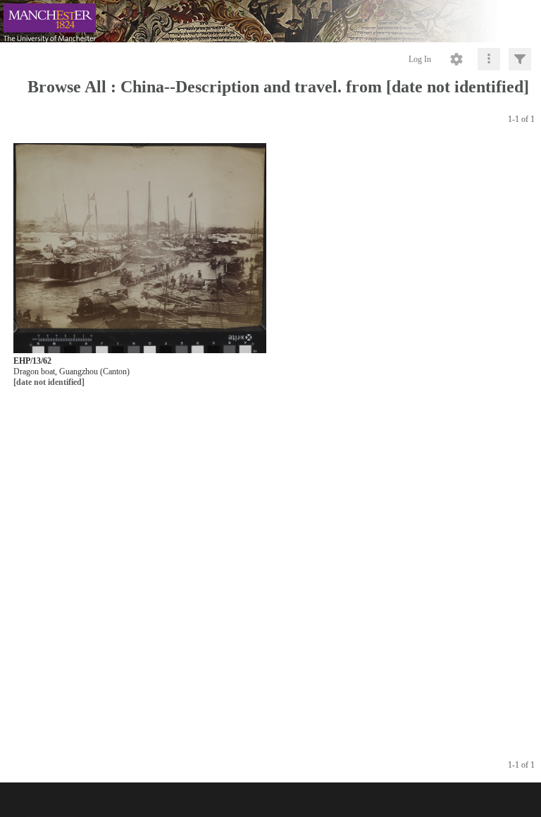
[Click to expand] (520, 59)
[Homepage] (270, 21)
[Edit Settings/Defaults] (456, 59)
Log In (420, 59)
